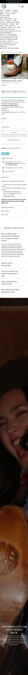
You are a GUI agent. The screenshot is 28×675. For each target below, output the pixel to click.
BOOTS (2, 10)
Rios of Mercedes (5, 15)
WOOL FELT (8, 20)
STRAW (15, 20)
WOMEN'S (8, 10)
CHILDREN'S (15, 12)
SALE (15, 19)
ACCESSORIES (4, 24)
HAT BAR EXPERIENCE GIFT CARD (9, 38)
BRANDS (2, 13)
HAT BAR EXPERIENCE (5, 32)
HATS (1, 20)
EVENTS (15, 43)
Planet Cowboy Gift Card (7, 29)
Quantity (3, 118)
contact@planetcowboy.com (10, 112)
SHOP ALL (15, 10)
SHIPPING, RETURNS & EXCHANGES (9, 48)
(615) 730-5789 (13, 165)
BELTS (17, 24)
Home (2, 52)
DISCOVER (3, 41)
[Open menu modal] (25, 6)
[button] (14, 135)
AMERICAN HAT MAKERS (13, 22)
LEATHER (2, 22)
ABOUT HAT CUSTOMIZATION (8, 34)
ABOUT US (10, 41)
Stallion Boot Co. (5, 17)
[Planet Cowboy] (3, 6)
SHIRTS (10, 27)
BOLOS (2, 26)
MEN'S (1, 12)
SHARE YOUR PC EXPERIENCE (7, 45)
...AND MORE (3, 27)
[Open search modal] (19, 6)
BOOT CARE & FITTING (6, 19)
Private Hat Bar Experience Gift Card (10, 31)
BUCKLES (11, 24)
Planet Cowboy (10, 13)
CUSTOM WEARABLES (6, 43)
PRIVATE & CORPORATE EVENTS (8, 39)
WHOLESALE (3, 46)
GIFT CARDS (17, 27)
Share (5, 153)
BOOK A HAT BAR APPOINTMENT (9, 36)
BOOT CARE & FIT (10, 26)
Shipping (3, 148)
